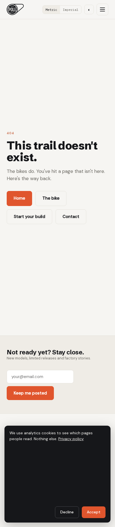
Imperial (70, 10)
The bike (50, 198)
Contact (71, 216)
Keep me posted (30, 393)
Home (19, 198)
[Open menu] (102, 9)
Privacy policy (71, 438)
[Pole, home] (15, 9)
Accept (93, 511)
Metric (51, 10)
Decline (67, 511)
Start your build (29, 216)
